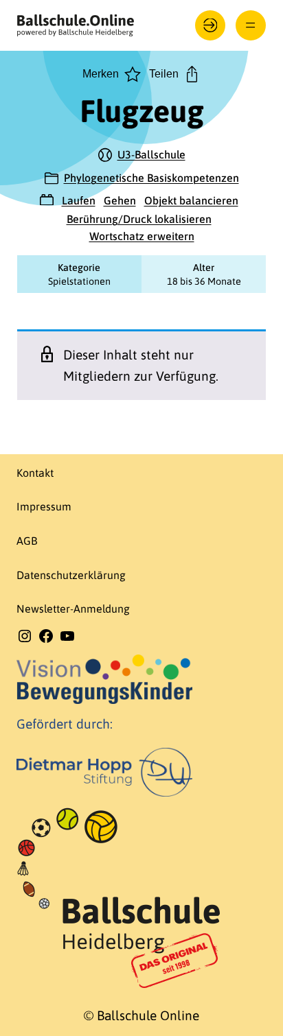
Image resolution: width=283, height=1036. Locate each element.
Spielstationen (79, 281)
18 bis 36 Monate (204, 281)
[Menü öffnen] (251, 25)
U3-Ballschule (151, 154)
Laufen (78, 200)
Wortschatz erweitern (141, 236)
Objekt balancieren (191, 200)
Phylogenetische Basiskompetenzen (151, 178)
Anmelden (210, 25)
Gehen (120, 200)
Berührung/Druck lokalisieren (139, 219)
